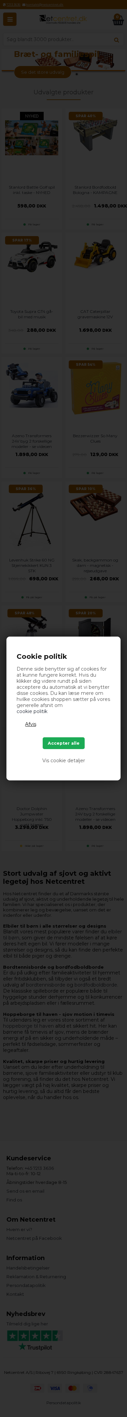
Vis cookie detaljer (63, 761)
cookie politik (32, 711)
